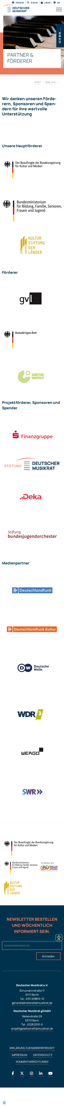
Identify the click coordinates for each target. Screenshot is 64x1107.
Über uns (50, 82)
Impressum (19, 1055)
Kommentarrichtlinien (32, 1062)
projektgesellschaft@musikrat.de (32, 1028)
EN (58, 2)
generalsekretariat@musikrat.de (32, 1003)
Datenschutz (42, 1055)
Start (37, 82)
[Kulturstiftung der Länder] (13, 887)
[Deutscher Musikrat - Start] (15, 9)
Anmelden (48, 956)
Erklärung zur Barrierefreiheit (32, 1048)
